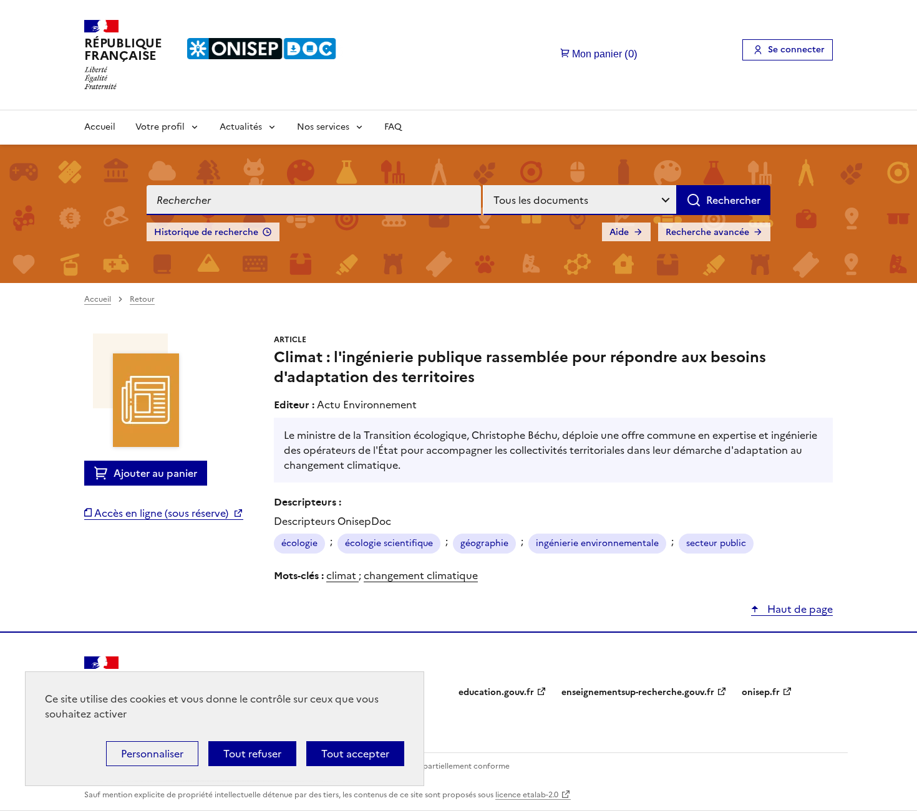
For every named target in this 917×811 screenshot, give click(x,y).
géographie (484, 543)
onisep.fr (761, 692)
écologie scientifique (389, 543)
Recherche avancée (707, 232)
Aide (619, 232)
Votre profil (160, 126)
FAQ (393, 126)
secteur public (716, 543)
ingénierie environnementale (597, 543)
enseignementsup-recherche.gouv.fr (637, 692)
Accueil (99, 126)
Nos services (323, 126)
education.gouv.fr (496, 692)
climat (342, 575)
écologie (299, 543)
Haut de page (799, 609)
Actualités (241, 126)
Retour (142, 299)
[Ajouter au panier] (104, 473)
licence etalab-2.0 (526, 794)
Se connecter (796, 49)
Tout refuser (252, 753)
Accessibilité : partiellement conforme (441, 766)
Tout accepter (355, 753)
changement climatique (421, 575)
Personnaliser (152, 753)
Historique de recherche (206, 232)
